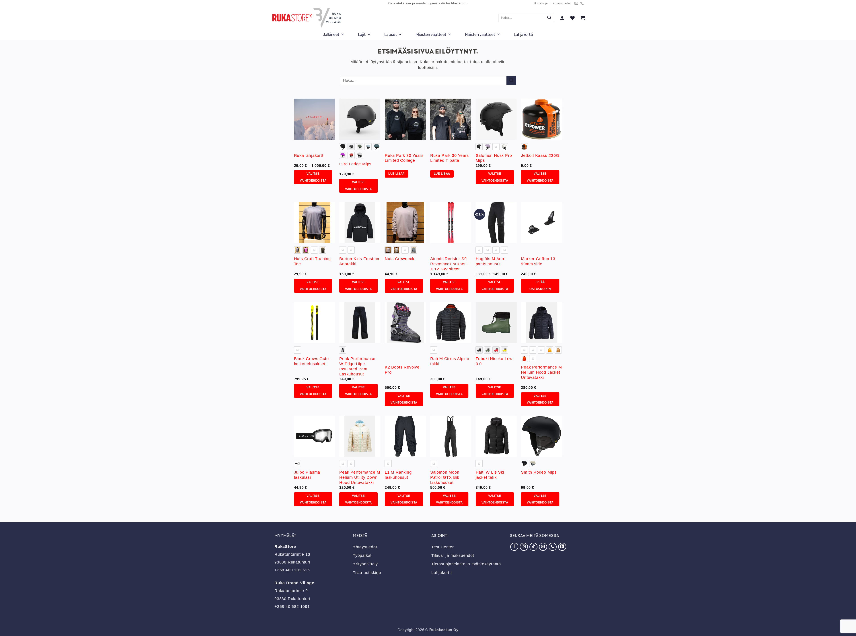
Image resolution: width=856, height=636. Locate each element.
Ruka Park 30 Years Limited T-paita (449, 158)
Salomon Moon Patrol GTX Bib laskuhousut (444, 477)
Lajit (362, 34)
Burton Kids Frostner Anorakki (359, 261)
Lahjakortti (523, 34)
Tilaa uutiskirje (367, 572)
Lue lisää (396, 173)
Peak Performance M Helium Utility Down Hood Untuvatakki (359, 477)
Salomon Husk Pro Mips (494, 158)
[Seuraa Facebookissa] (514, 547)
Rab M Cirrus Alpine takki (449, 361)
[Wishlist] (572, 18)
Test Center (442, 547)
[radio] (342, 146)
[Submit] (549, 18)
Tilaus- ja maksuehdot (452, 555)
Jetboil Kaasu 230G (540, 155)
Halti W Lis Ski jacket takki (490, 475)
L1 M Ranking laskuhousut (398, 475)
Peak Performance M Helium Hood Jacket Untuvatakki (541, 372)
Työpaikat (362, 555)
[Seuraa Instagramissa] (524, 547)
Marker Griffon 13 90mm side (538, 261)
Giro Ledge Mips (355, 164)
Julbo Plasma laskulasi (307, 475)
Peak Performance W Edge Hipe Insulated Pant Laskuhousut (357, 366)
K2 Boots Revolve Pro (402, 370)
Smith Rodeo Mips (539, 472)
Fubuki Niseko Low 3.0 (494, 361)
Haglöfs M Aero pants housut (491, 261)
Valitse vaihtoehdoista (313, 177)
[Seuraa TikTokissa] (533, 547)
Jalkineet (331, 34)
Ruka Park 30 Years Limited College (404, 158)
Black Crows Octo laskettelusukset (311, 361)
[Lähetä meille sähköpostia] (576, 3)
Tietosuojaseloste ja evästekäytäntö (466, 564)
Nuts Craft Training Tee (312, 261)
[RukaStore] (308, 18)
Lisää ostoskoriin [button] (540, 285)
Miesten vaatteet (431, 34)
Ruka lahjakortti (309, 155)
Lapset (390, 34)
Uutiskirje (541, 3)
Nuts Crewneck (399, 259)
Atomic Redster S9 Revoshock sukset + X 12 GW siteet (449, 264)
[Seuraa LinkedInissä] (562, 547)
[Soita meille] (582, 3)
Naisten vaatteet (480, 34)
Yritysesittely (365, 564)
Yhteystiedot (562, 3)
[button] (562, 18)
